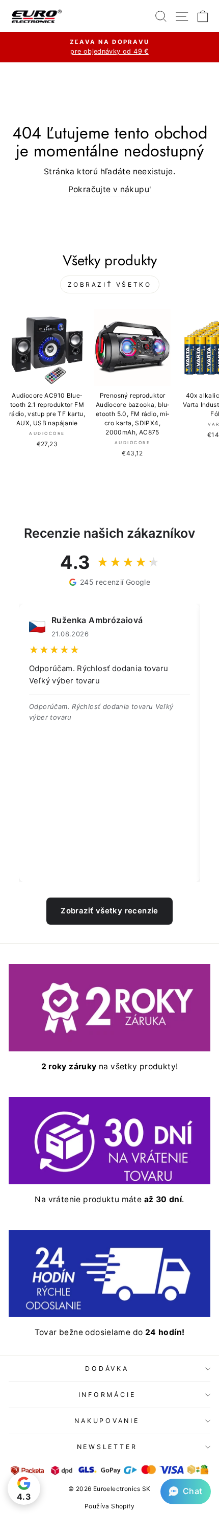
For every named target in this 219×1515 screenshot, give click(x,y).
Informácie (107, 1394)
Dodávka (106, 1368)
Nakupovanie (106, 1421)
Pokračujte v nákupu (108, 189)
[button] (185, 1491)
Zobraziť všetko (110, 284)
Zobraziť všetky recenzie (109, 910)
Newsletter (107, 1447)
